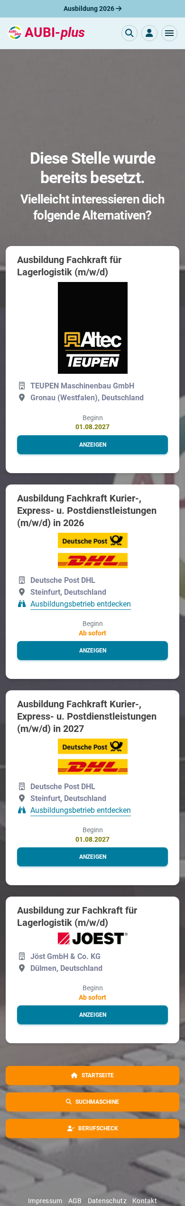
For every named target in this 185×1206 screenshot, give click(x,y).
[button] (169, 33)
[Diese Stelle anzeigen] (93, 328)
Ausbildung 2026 (90, 8)
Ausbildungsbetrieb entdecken (80, 604)
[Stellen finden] (129, 33)
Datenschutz (107, 1201)
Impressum (45, 1201)
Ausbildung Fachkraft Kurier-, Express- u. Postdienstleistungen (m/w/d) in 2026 (87, 510)
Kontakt (144, 1201)
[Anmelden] (149, 33)
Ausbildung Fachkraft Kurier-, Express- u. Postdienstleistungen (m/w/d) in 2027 (87, 716)
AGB (75, 1201)
